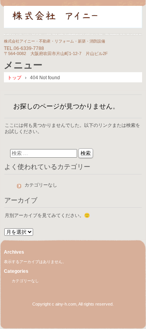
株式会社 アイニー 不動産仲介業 (73, 20)
